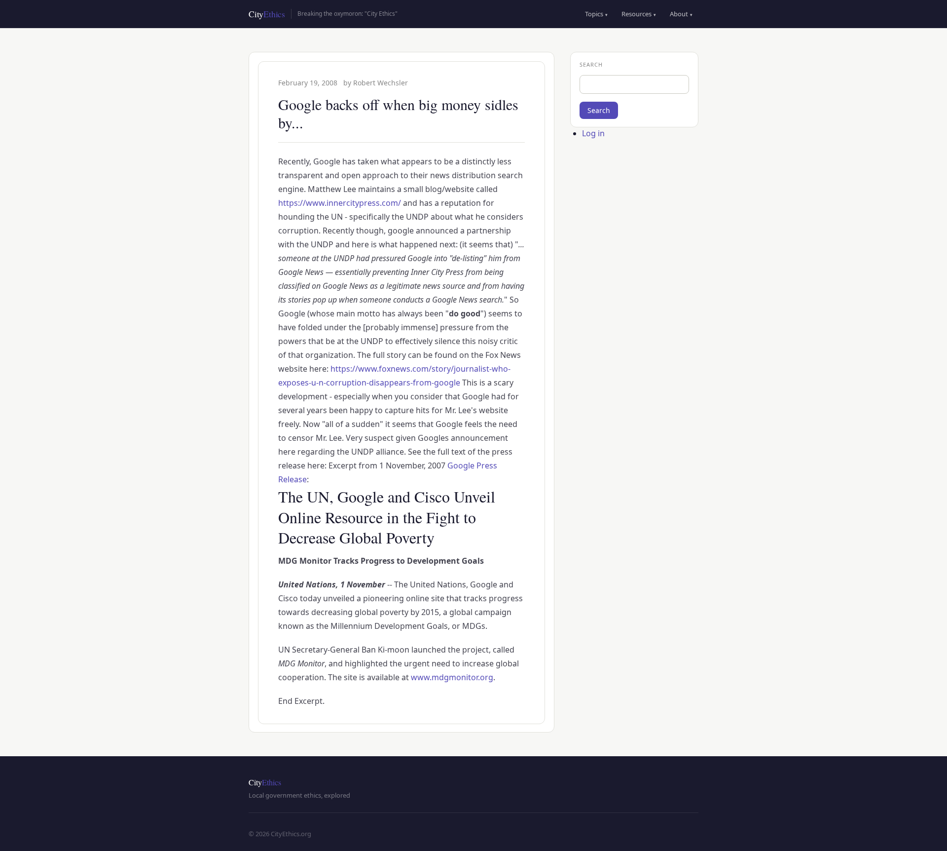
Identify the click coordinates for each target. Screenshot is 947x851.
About (681, 13)
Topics (596, 13)
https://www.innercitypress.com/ (339, 202)
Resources (638, 13)
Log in (593, 133)
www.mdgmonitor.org (452, 677)
